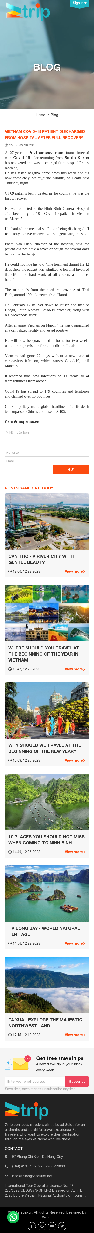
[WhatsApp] (13, 1217)
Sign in (78, 3)
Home (40, 115)
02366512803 (54, 1166)
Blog (54, 115)
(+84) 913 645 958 (26, 1166)
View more (74, 571)
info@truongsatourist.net (32, 1176)
